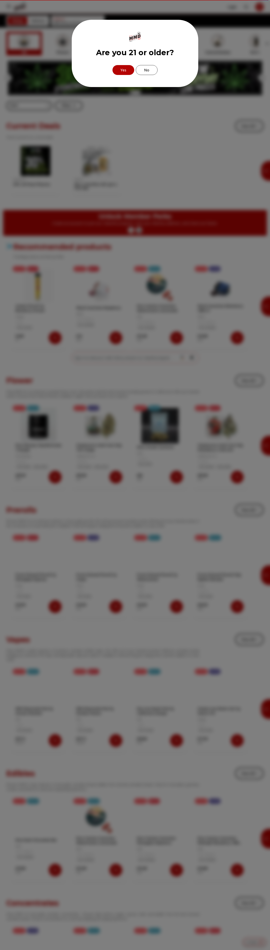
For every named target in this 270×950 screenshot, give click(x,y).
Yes (123, 70)
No (146, 70)
